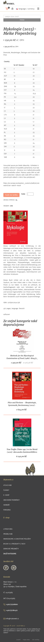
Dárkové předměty (11, 549)
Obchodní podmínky (11, 500)
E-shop (6, 495)
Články (6, 490)
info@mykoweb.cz (12, 619)
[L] (12, 8)
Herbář (6, 505)
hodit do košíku (11, 195)
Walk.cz (22, 626)
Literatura (7, 529)
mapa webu (26, 639)
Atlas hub (7, 485)
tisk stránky (35, 639)
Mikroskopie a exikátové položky (17, 539)
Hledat (22, 20)
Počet (23, 194)
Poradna (7, 510)
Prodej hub (7, 534)
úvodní (18, 639)
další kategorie (9, 554)
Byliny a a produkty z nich (14, 544)
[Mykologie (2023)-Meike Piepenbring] (15, 227)
